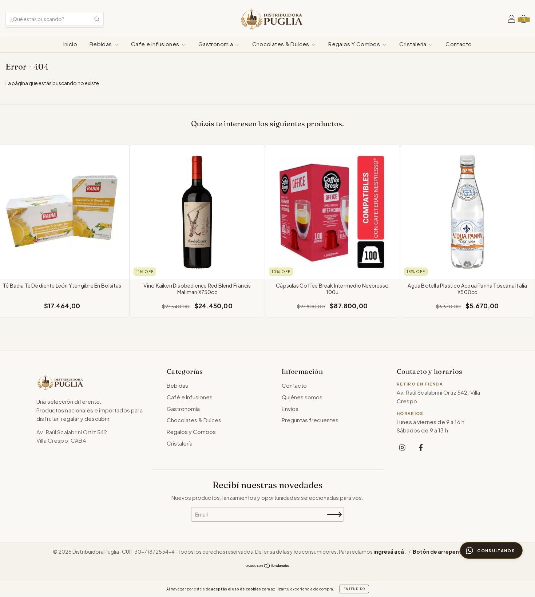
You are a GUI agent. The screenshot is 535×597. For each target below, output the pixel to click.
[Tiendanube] (267, 565)
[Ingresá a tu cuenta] (511, 19)
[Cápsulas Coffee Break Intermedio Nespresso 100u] (332, 212)
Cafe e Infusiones (156, 43)
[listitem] (402, 447)
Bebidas (101, 43)
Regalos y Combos (191, 431)
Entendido (354, 589)
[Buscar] (96, 18)
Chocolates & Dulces (281, 43)
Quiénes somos (302, 397)
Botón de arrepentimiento (447, 551)
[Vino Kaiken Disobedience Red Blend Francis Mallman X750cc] (197, 212)
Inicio (70, 43)
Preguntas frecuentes (310, 419)
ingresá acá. (389, 551)
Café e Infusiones (190, 397)
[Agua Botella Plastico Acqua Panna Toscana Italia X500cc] (467, 212)
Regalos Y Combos (354, 43)
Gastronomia (216, 43)
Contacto (458, 43)
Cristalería (413, 43)
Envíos (290, 408)
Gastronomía (183, 408)
